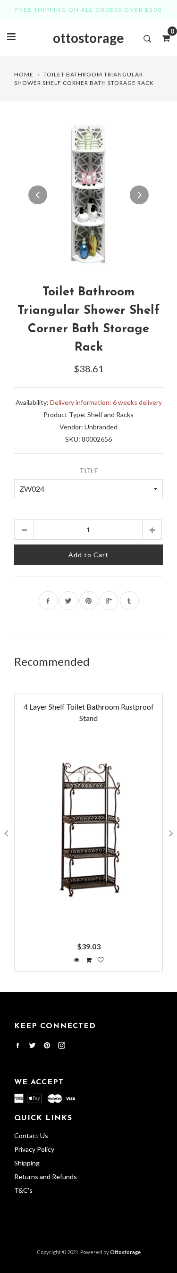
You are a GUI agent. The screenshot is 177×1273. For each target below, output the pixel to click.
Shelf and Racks (110, 414)
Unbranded (101, 427)
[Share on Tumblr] (129, 600)
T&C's (23, 1190)
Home (24, 74)
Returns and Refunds (45, 1176)
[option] (88, 194)
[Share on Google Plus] (109, 600)
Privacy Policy (34, 1149)
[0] (163, 37)
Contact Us (31, 1135)
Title (88, 471)
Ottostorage (125, 1252)
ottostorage (88, 38)
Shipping (27, 1163)
